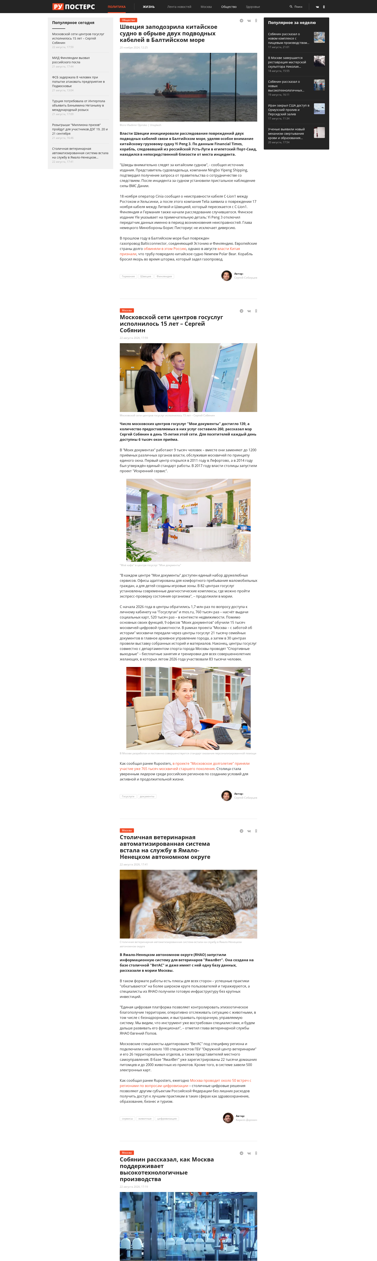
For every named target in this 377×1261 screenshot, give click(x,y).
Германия (128, 276)
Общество (228, 7)
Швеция (145, 276)
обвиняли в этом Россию (165, 248)
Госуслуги (128, 796)
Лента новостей (179, 7)
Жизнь (149, 7)
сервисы (127, 1118)
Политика (117, 7)
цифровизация (167, 1118)
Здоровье (253, 7)
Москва (206, 7)
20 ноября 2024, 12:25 (134, 47)
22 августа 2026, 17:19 (134, 1187)
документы (147, 796)
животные (145, 1118)
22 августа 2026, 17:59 (134, 338)
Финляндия (164, 276)
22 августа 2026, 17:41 (134, 864)
